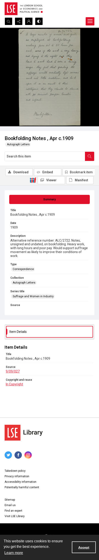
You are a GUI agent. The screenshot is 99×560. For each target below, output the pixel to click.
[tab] (49, 199)
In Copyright (14, 384)
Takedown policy (15, 470)
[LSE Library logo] (24, 433)
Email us (10, 505)
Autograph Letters (18, 144)
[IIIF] (33, 180)
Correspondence (23, 269)
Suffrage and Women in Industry (33, 296)
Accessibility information (20, 481)
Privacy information (17, 476)
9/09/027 (13, 371)
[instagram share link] (28, 455)
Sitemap (10, 499)
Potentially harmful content (22, 487)
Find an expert (13, 510)
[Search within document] (89, 156)
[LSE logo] (24, 8)
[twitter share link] (8, 455)
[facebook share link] (18, 455)
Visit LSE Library (15, 516)
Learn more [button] (13, 553)
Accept (83, 547)
